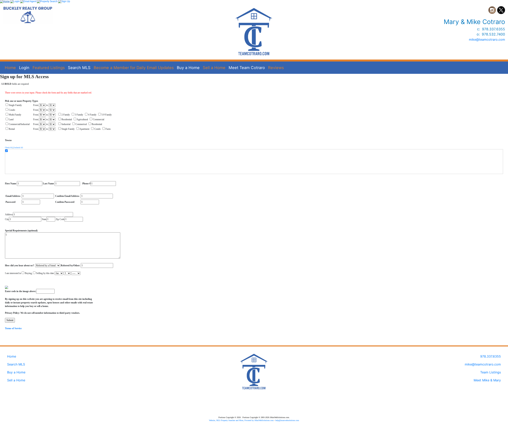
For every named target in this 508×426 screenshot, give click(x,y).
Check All (9, 148)
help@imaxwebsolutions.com (287, 420)
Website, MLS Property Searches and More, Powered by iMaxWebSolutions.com (241, 420)
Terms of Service (13, 328)
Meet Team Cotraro (247, 67)
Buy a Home (188, 67)
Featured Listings (49, 67)
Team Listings (490, 372)
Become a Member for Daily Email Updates (134, 67)
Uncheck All (18, 148)
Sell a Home (214, 67)
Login (24, 67)
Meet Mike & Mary (487, 380)
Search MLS (79, 67)
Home (10, 67)
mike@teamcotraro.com (487, 39)
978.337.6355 (490, 356)
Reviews (276, 67)
